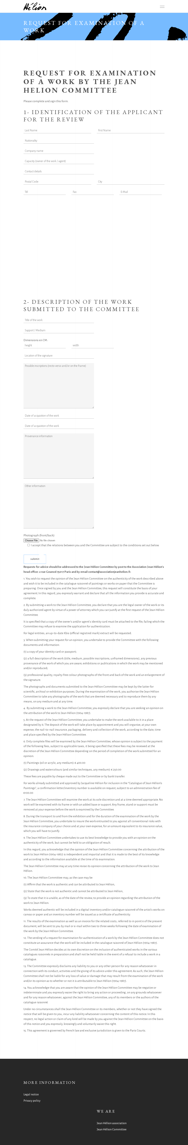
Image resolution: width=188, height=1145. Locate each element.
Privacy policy (32, 1100)
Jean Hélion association (111, 1123)
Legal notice (31, 1094)
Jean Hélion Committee (111, 1129)
